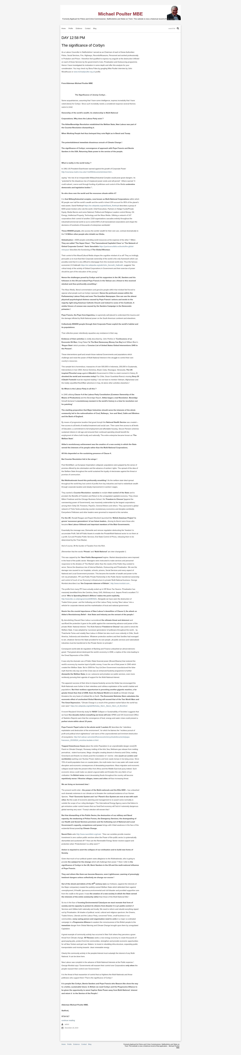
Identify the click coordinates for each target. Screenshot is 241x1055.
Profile (71, 28)
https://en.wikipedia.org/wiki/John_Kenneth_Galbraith (102, 265)
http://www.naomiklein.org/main (88, 834)
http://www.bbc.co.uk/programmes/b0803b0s (79, 599)
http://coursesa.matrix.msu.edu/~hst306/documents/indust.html (86, 172)
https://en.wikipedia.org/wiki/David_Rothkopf (101, 206)
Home (64, 28)
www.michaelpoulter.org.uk (84, 72)
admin (67, 1024)
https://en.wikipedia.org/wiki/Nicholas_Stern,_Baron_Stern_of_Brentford (99, 706)
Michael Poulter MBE (120, 13)
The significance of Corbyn (83, 45)
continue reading (68, 1020)
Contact (87, 28)
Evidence (79, 28)
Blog (94, 28)
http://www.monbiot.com (119, 583)
